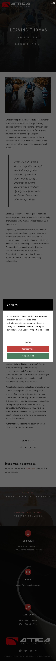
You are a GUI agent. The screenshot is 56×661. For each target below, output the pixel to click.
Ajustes (28, 342)
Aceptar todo (28, 355)
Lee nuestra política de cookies (36, 330)
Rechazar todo (28, 348)
